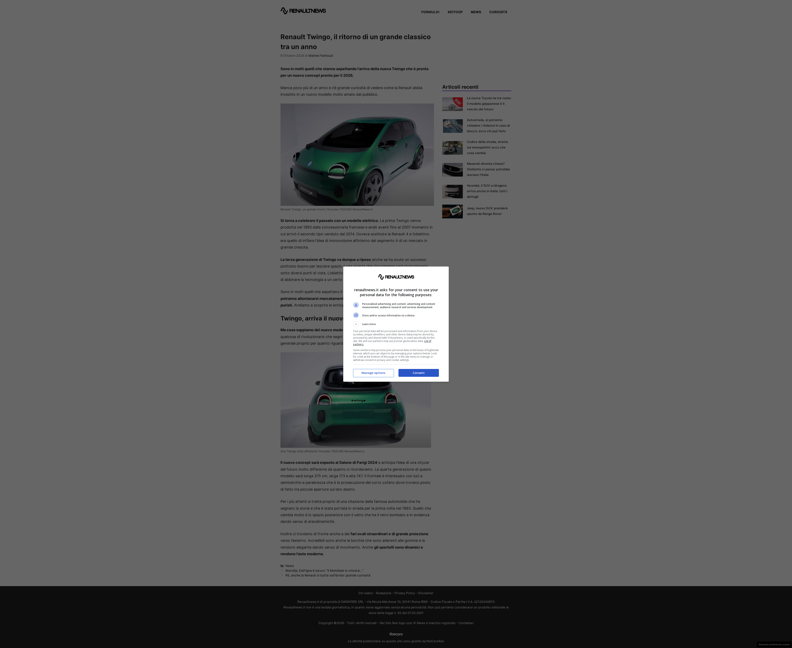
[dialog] (396, 324)
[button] (396, 324)
